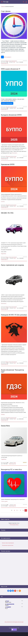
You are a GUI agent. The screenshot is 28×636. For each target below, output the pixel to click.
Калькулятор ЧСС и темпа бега (11, 470)
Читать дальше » (7, 57)
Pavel (14, 62)
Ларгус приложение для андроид (12, 265)
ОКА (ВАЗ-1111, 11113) (7, 213)
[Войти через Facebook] (13, 591)
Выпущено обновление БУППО (11, 115)
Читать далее (4, 501)
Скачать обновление (7, 103)
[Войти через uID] (8, 591)
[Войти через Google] (17, 591)
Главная (3, 6)
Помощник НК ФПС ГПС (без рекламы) (14, 315)
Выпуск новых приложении (11, 61)
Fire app (5, 2)
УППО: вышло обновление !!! (10, 69)
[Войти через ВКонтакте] (11, 591)
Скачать (3, 201)
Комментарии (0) (4, 63)
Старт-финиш (5, 11)
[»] (26, 510)
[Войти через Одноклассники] (20, 591)
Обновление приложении (11, 107)
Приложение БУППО (7, 164)
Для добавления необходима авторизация (14, 622)
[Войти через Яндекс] (15, 591)
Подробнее (3, 253)
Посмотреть (14, 153)
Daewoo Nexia (5, 426)
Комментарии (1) (4, 259)
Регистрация (12, 524)
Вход (17, 524)
